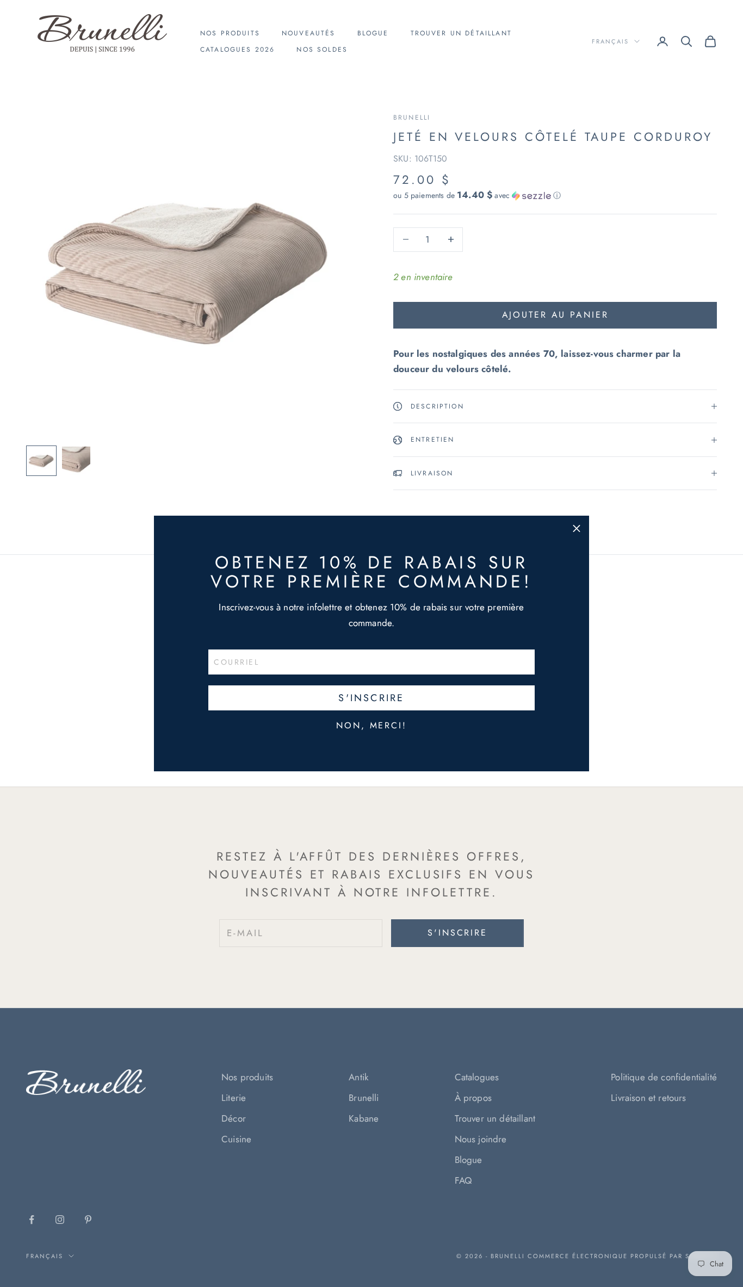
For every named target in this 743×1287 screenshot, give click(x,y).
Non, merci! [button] (371, 725)
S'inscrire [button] (371, 698)
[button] (576, 528)
